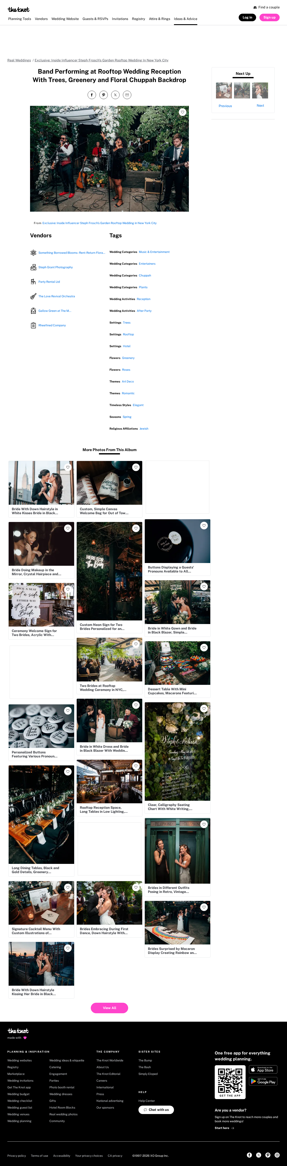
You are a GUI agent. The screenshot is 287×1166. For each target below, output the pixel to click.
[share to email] (127, 95)
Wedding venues (18, 1114)
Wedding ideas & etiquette (66, 1060)
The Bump (145, 1060)
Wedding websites (19, 1060)
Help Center (146, 1100)
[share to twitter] (115, 95)
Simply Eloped (148, 1074)
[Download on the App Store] (263, 1069)
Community (57, 1121)
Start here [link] (222, 1128)
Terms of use (39, 1155)
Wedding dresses (60, 1094)
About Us (102, 1067)
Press (100, 1094)
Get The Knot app (19, 1087)
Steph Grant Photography (55, 267)
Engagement (58, 1074)
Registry (12, 1067)
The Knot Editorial (108, 1074)
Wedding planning (19, 1121)
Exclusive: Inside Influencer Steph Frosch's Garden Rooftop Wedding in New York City (99, 223)
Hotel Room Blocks (62, 1107)
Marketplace (16, 1074)
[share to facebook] (92, 95)
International (105, 1087)
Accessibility (61, 1155)
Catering (55, 1067)
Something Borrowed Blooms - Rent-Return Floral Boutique (72, 252)
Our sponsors (105, 1107)
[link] (249, 1155)
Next (260, 106)
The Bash (144, 1067)
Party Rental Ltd (49, 281)
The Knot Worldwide (109, 1060)
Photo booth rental (61, 1087)
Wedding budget (18, 1094)
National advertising (110, 1100)
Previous (225, 106)
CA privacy (115, 1155)
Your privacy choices (89, 1155)
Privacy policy (16, 1155)
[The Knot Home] (18, 9)
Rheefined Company (52, 325)
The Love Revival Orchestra (56, 296)
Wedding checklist (19, 1100)
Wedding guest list (19, 1107)
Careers (101, 1080)
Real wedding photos (63, 1114)
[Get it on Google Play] (263, 1081)
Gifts (52, 1100)
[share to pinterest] (103, 95)
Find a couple (269, 7)
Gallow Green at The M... (54, 310)
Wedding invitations (20, 1080)
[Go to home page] (18, 1032)
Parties (54, 1080)
